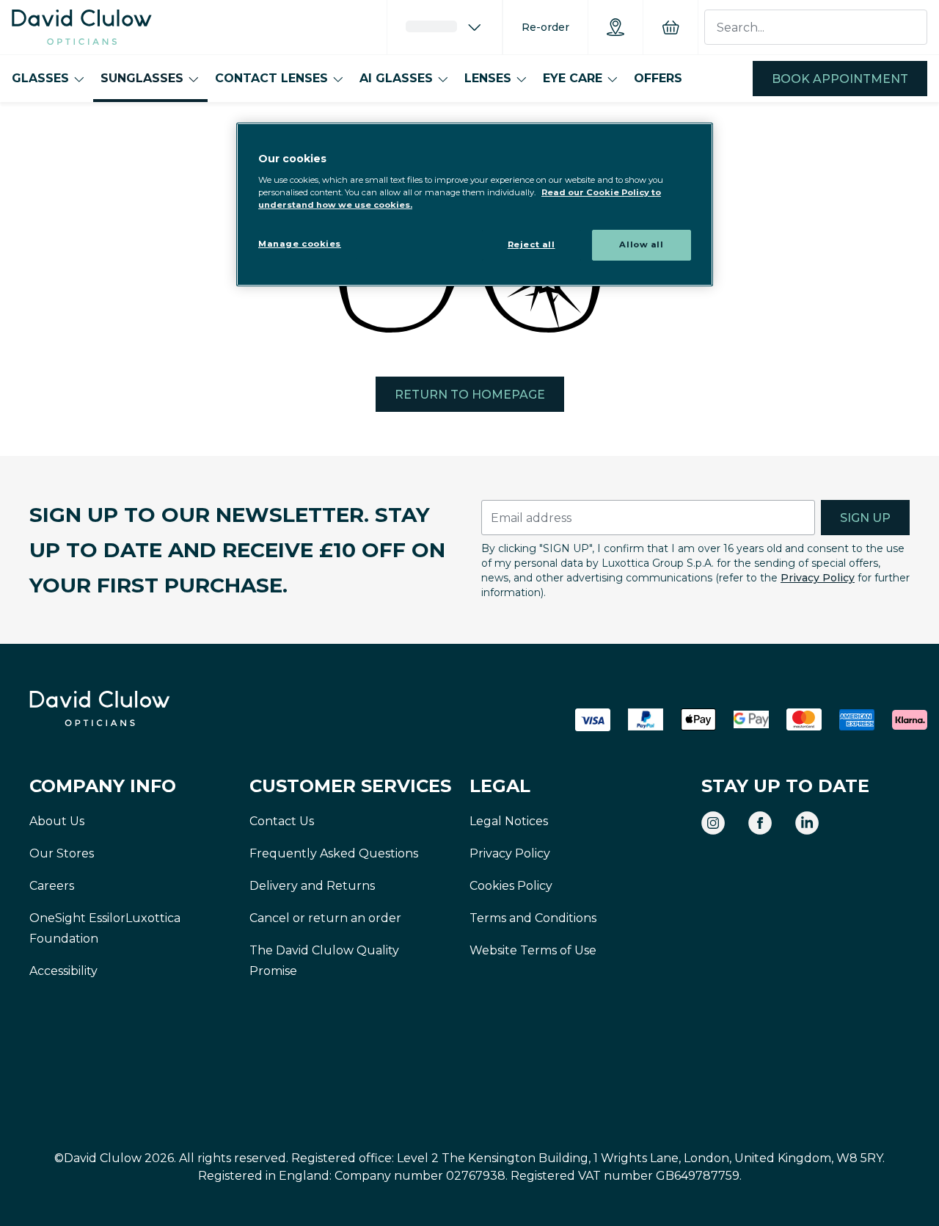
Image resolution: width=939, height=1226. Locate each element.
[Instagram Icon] (713, 823)
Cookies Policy (511, 886)
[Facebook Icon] (760, 823)
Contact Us (281, 821)
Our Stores (61, 853)
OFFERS (658, 78)
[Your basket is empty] (670, 27)
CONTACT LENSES (271, 78)
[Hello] (445, 27)
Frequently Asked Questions (333, 853)
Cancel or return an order (325, 918)
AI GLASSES (396, 78)
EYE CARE (572, 78)
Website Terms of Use (533, 950)
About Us (56, 821)
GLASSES (40, 78)
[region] (474, 204)
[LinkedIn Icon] (807, 823)
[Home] (82, 27)
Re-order (545, 27)
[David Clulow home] (139, 708)
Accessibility (63, 971)
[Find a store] (615, 27)
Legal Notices (509, 821)
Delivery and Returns (312, 886)
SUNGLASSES (142, 78)
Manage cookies (299, 244)
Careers (51, 886)
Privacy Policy (818, 577)
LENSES (487, 78)
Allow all (641, 244)
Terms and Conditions (533, 918)
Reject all (531, 244)
